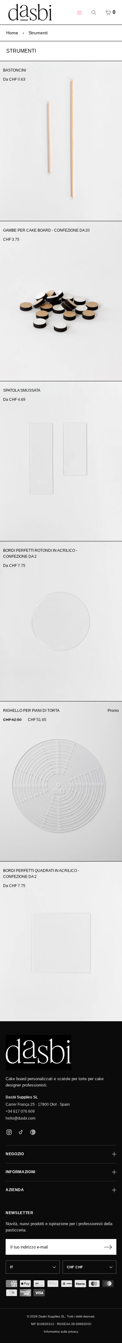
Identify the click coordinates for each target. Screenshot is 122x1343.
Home (12, 32)
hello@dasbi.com (20, 1118)
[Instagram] (9, 1132)
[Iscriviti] (107, 1247)
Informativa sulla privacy (61, 1331)
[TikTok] (21, 1132)
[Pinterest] (32, 1132)
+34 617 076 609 (20, 1111)
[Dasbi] (38, 1052)
